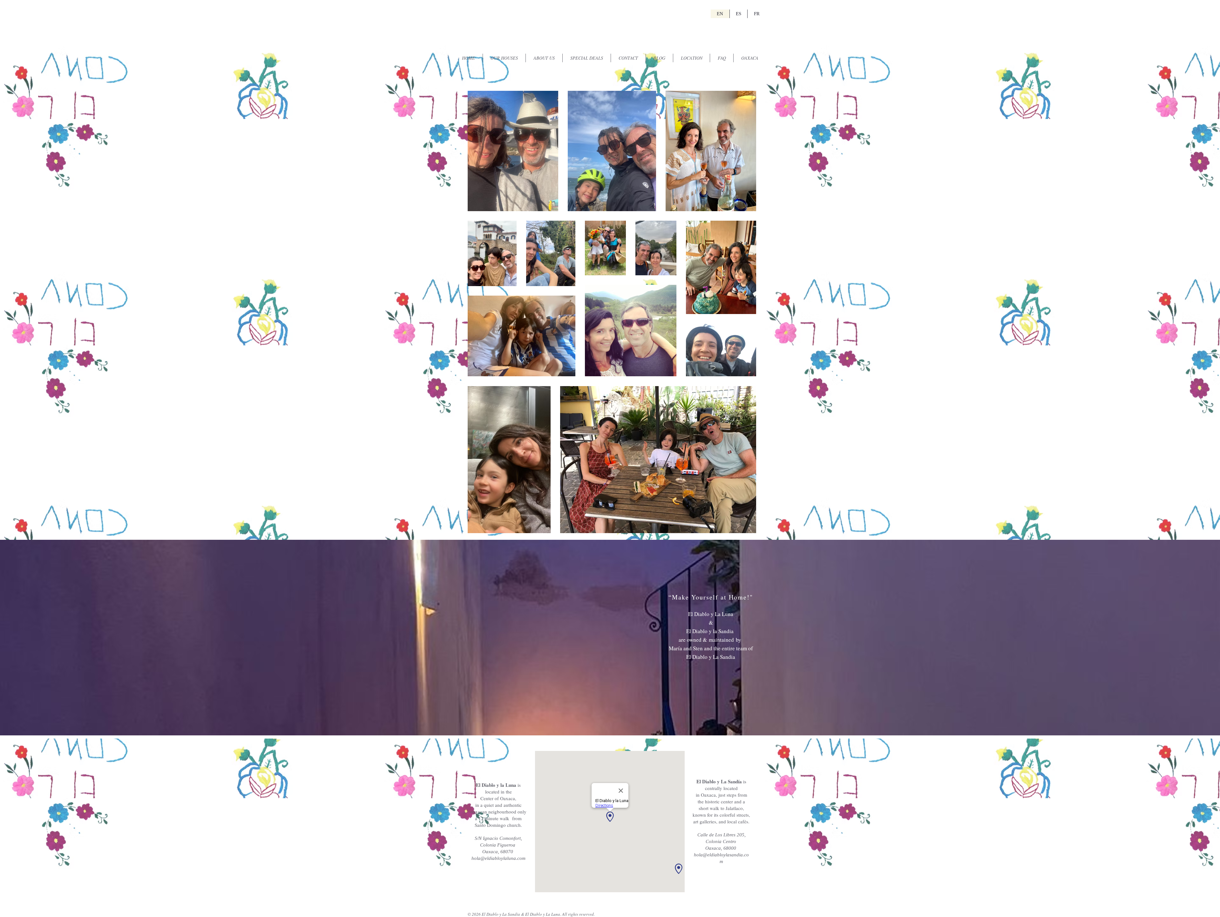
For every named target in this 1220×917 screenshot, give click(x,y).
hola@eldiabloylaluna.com (498, 858)
